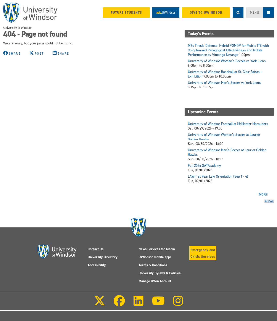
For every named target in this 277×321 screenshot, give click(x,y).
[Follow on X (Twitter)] (99, 304)
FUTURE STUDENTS (126, 12)
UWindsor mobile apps (154, 257)
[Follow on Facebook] (119, 304)
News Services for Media (156, 249)
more (263, 194)
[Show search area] (238, 12)
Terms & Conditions (152, 265)
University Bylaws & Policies (159, 273)
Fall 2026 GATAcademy (204, 165)
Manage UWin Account (154, 281)
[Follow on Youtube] (158, 304)
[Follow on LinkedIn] (138, 304)
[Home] (30, 13)
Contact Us (95, 249)
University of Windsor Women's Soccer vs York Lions (227, 61)
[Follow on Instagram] (178, 304)
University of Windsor (17, 28)
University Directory (103, 257)
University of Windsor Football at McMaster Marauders (228, 124)
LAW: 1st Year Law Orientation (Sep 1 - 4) (218, 176)
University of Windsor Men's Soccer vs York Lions (224, 82)
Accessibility (97, 265)
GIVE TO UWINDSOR (206, 12)
